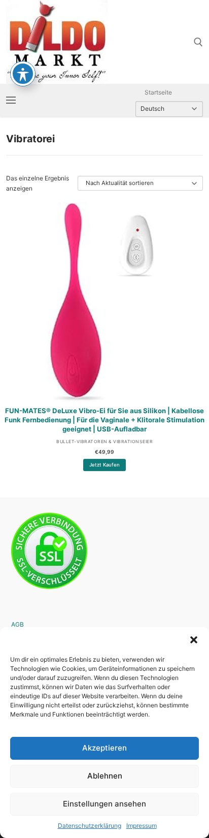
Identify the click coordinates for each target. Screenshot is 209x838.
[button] (194, 640)
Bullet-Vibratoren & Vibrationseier (104, 441)
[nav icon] (11, 100)
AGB (17, 624)
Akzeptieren (104, 748)
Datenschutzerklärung (89, 825)
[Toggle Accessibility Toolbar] (23, 73)
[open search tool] (198, 42)
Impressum (141, 825)
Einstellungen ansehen (104, 804)
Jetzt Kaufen (104, 465)
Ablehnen (104, 776)
